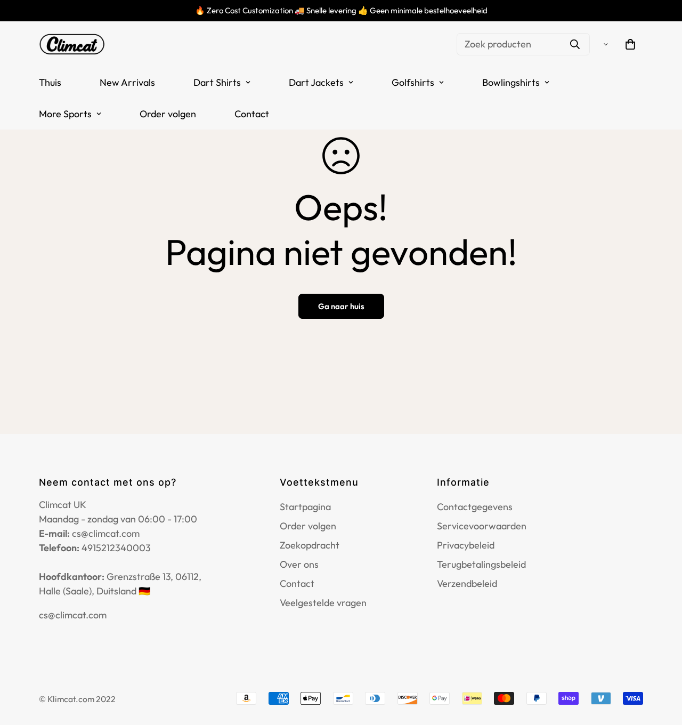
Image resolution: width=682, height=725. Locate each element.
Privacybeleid (465, 545)
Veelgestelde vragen (323, 603)
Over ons (299, 564)
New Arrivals (127, 82)
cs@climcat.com (73, 615)
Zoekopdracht (309, 545)
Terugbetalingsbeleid (481, 564)
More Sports (65, 114)
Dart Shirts (217, 82)
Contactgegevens (475, 507)
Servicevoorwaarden (481, 526)
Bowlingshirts (511, 82)
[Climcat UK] (72, 44)
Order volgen (168, 114)
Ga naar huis (341, 306)
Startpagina (305, 507)
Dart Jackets (316, 82)
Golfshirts (413, 82)
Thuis (50, 82)
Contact (251, 114)
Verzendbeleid (467, 583)
